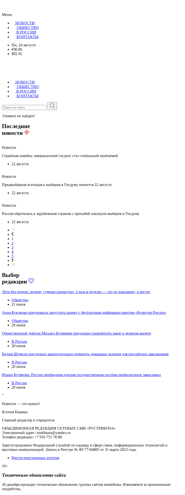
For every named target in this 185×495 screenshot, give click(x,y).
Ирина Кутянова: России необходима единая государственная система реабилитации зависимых (81, 375)
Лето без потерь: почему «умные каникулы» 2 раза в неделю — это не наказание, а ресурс (76, 292)
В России (19, 341)
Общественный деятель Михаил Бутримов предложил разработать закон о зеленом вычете (76, 333)
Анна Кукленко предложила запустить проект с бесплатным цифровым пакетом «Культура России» (84, 312)
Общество (20, 300)
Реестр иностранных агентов (35, 458)
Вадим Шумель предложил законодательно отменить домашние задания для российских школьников (85, 354)
